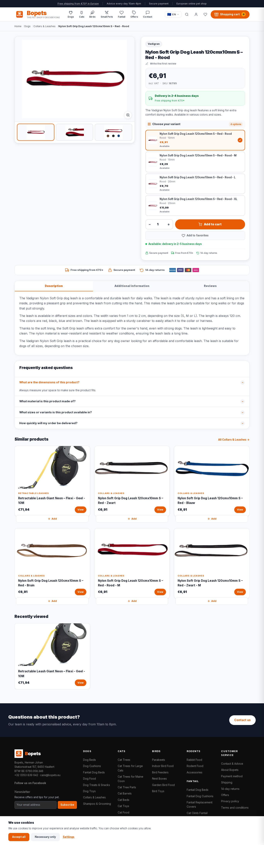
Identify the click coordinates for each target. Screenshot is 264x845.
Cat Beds (123, 799)
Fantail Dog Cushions (200, 796)
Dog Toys (89, 791)
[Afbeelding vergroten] (128, 115)
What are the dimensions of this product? (49, 382)
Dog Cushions (92, 766)
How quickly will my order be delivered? (48, 423)
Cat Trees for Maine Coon (130, 778)
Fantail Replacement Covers (199, 804)
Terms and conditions (235, 807)
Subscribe (67, 804)
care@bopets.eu (50, 775)
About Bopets (229, 769)
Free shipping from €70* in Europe (78, 3)
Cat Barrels (125, 793)
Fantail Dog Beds (94, 772)
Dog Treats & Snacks (96, 785)
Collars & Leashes (44, 26)
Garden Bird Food (163, 785)
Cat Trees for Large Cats (130, 768)
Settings (68, 836)
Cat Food (123, 812)
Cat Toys (123, 806)
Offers (225, 795)
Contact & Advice (232, 763)
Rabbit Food (194, 759)
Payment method (232, 776)
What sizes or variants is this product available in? (55, 412)
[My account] (196, 14)
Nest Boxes (159, 778)
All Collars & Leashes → (234, 439)
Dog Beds (89, 759)
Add (54, 518)
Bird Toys (158, 791)
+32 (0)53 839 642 (26, 775)
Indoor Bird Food (163, 766)
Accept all (19, 836)
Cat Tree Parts (127, 787)
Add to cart (212, 224)
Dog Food (89, 778)
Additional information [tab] (131, 285)
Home (17, 26)
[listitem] (35, 132)
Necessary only (45, 836)
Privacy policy (230, 801)
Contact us (242, 720)
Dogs (27, 26)
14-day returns (230, 788)
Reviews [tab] (210, 285)
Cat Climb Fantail (197, 813)
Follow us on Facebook (30, 783)
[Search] (187, 14)
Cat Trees (124, 759)
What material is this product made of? (47, 401)
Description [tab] (54, 285)
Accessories (194, 772)
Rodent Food (195, 766)
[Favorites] (205, 14)
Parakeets (158, 759)
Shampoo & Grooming (97, 803)
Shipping (226, 782)
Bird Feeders (160, 772)
